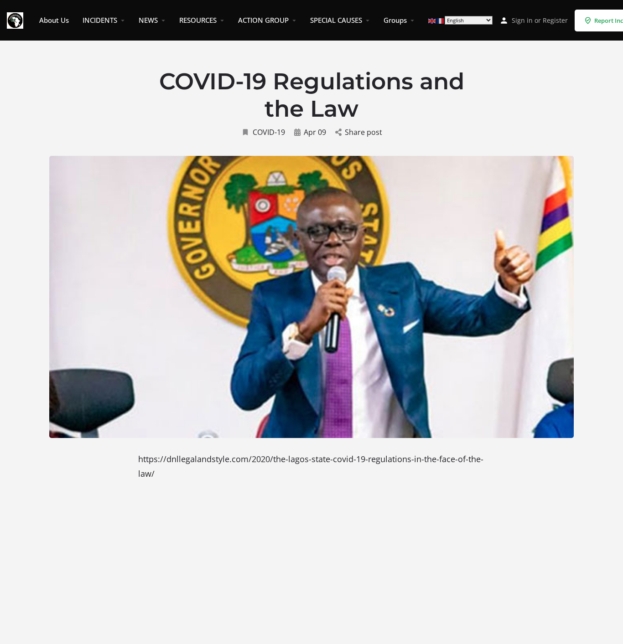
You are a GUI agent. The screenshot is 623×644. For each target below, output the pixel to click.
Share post (363, 132)
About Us (54, 20)
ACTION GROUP (263, 20)
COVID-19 (269, 132)
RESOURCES (198, 20)
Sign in (522, 20)
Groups (395, 20)
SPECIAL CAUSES (336, 20)
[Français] (440, 20)
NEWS (148, 20)
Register (555, 20)
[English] (432, 20)
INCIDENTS (100, 20)
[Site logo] (16, 19)
